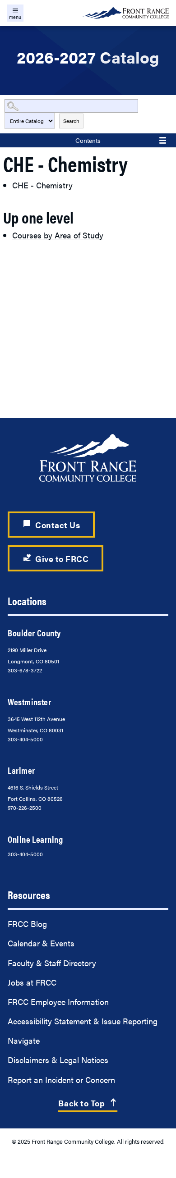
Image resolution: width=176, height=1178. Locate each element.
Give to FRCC (56, 558)
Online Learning (35, 839)
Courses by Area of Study (57, 235)
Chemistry (42, 185)
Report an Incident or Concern (61, 1079)
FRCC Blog (27, 923)
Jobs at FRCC (32, 982)
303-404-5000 (25, 739)
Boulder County (34, 632)
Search (71, 121)
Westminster (29, 701)
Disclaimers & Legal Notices (58, 1059)
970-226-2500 (25, 808)
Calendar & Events (41, 943)
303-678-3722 (25, 670)
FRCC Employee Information (58, 1001)
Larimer (21, 770)
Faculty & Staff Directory (52, 962)
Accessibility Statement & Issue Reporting (82, 1021)
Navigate (24, 1040)
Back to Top (87, 1103)
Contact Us (51, 524)
